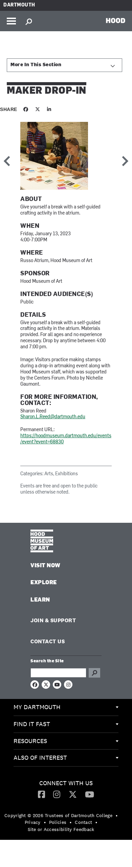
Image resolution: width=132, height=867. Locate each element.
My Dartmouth (37, 707)
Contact (83, 822)
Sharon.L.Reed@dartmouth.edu (52, 417)
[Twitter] (73, 794)
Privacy (33, 822)
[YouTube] (89, 794)
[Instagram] (56, 794)
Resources (30, 741)
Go (94, 673)
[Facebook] (41, 794)
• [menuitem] (116, 815)
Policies (57, 822)
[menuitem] (66, 707)
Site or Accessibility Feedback (61, 829)
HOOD (115, 20)
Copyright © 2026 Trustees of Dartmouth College (58, 815)
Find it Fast (32, 724)
